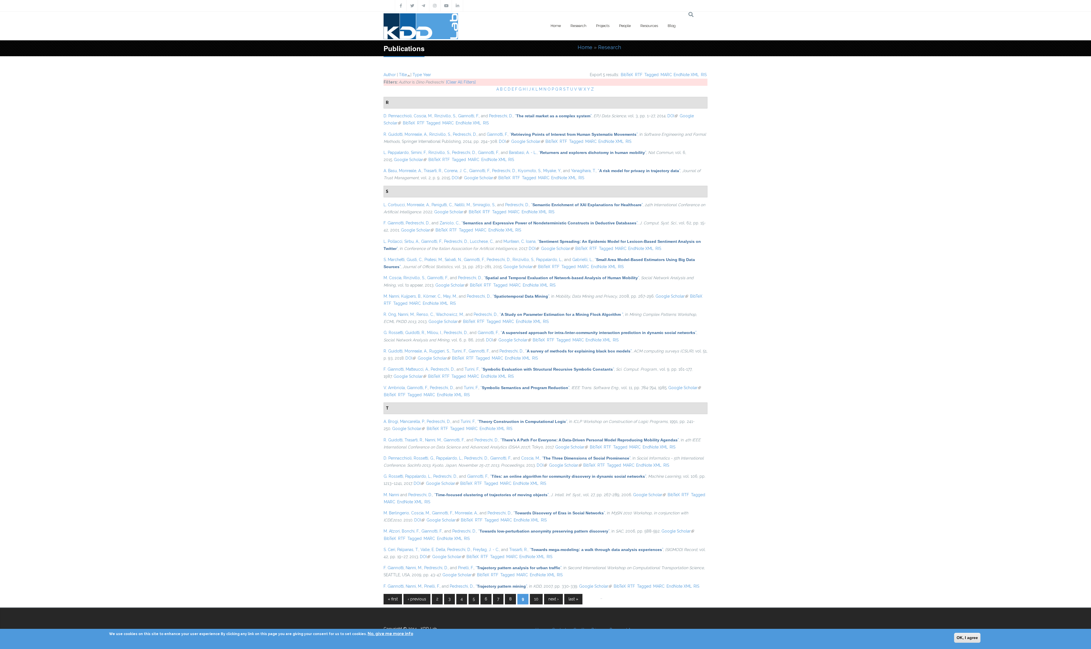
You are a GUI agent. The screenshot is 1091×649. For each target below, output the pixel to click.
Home (556, 26)
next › (553, 599)
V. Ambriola (394, 387)
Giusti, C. (414, 259)
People (625, 26)
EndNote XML (686, 74)
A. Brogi (391, 421)
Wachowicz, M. (450, 314)
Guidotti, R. (415, 332)
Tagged (651, 74)
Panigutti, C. (442, 205)
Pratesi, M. (433, 259)
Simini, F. (418, 152)
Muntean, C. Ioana (519, 241)
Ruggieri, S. (439, 351)
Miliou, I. (434, 332)
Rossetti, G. (424, 458)
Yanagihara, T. (583, 170)
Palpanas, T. (408, 549)
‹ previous (417, 599)
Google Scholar (527, 141)
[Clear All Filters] (461, 82)
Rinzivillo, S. (445, 116)
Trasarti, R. (433, 170)
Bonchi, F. (410, 531)
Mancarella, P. (412, 421)
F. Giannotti (394, 223)
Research (578, 26)
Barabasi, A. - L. (523, 152)
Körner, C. (432, 296)
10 (536, 599)
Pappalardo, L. (549, 259)
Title (403, 74)
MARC (666, 74)
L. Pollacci (393, 241)
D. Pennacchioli (398, 116)
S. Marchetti (394, 259)
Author (390, 74)
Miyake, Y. (552, 170)
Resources (649, 26)
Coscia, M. (423, 116)
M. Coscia (392, 278)
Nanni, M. (406, 314)
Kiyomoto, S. (529, 170)
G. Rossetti (393, 332)
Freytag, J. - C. (486, 549)
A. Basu (390, 170)
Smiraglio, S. (484, 205)
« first (393, 599)
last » (573, 599)
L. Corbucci (394, 205)
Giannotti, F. (468, 116)
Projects (602, 26)
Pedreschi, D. (501, 116)
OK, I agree (967, 637)
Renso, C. (425, 314)
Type (417, 74)
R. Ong (390, 314)
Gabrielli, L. (582, 259)
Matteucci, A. (417, 369)
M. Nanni (391, 296)
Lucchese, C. (482, 241)
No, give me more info (390, 633)
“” (553, 116)
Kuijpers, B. (411, 296)
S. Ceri (389, 549)
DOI (672, 116)
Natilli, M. (463, 205)
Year (427, 74)
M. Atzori (392, 531)
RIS (704, 74)
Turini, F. (459, 351)
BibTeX (627, 74)
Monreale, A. (416, 134)
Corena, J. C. (455, 170)
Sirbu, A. (411, 241)
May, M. (450, 296)
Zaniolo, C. (449, 223)
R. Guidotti (393, 134)
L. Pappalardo (396, 152)
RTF (638, 74)
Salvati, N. (453, 259)
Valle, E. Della (432, 549)
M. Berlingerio (396, 513)
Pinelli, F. (466, 567)
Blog (672, 26)
